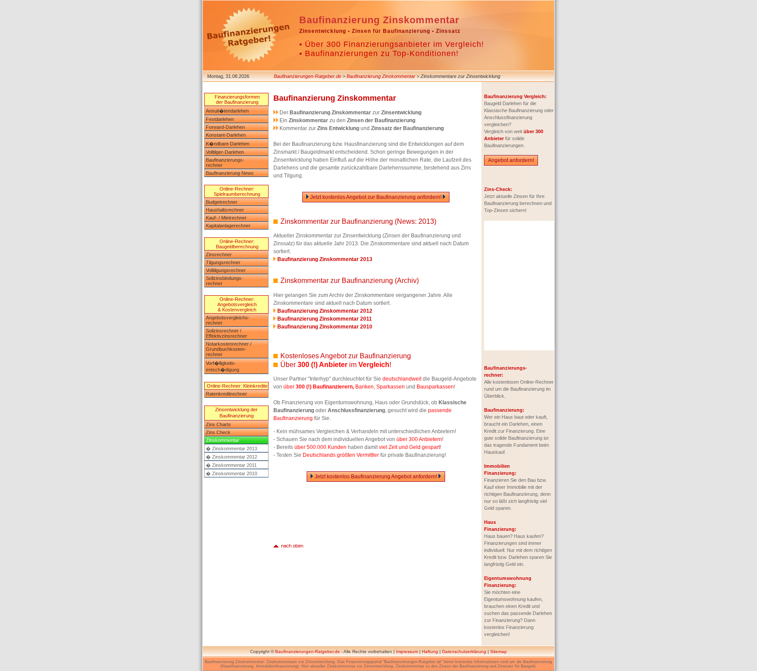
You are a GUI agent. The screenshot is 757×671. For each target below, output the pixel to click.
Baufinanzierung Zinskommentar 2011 (324, 319)
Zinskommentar (222, 440)
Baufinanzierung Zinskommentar (381, 76)
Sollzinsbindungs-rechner (224, 280)
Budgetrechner (221, 202)
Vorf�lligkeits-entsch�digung (222, 366)
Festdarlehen (220, 119)
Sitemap (498, 651)
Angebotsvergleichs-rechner (228, 320)
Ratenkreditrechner (226, 393)
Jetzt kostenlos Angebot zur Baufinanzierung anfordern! (376, 197)
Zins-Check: (498, 189)
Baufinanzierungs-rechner (225, 162)
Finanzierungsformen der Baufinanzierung (237, 99)
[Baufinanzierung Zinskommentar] (288, 545)
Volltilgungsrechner (226, 270)
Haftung (430, 651)
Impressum (407, 651)
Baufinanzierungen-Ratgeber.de (307, 76)
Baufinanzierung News (230, 173)
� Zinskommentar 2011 (231, 465)
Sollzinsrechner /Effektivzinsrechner (226, 333)
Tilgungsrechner (223, 262)
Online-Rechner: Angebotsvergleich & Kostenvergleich (237, 304)
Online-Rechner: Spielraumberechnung (237, 191)
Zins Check (218, 432)
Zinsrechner (219, 254)
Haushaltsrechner (225, 209)
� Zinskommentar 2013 (231, 448)
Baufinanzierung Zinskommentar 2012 (324, 311)
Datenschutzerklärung (464, 651)
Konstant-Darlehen (226, 135)
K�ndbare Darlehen (227, 143)
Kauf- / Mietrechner (226, 217)
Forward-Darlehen (225, 127)
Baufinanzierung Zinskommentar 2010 (324, 327)
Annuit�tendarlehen (227, 110)
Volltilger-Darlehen (225, 152)
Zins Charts (218, 424)
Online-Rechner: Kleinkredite (237, 385)
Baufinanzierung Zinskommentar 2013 (324, 259)
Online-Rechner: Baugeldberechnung (237, 244)
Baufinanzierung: (504, 410)
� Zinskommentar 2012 (231, 456)
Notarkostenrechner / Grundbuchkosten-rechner (228, 349)
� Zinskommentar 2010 (231, 473)
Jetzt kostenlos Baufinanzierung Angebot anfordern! (376, 476)
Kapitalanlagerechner (228, 225)
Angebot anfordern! (511, 160)
